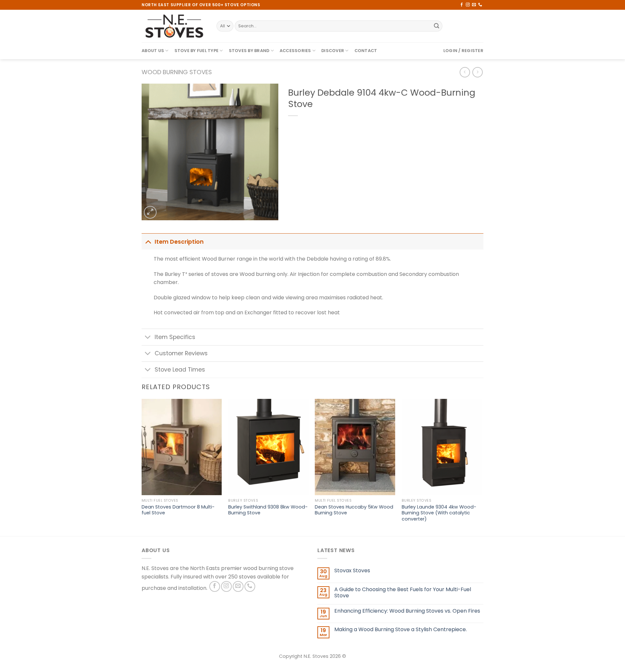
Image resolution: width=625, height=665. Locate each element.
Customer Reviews (181, 353)
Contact (365, 50)
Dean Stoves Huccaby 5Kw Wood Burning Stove (354, 510)
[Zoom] (150, 212)
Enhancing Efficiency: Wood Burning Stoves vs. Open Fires (407, 611)
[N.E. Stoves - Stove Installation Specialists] (174, 26)
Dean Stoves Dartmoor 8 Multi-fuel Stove (178, 510)
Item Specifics (175, 337)
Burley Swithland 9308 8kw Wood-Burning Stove (268, 510)
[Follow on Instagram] (468, 5)
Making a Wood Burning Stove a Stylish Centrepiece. (400, 629)
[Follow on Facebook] (462, 5)
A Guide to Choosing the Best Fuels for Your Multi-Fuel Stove (402, 592)
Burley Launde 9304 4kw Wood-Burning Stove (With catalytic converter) (439, 513)
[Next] (481, 467)
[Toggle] (148, 242)
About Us (153, 50)
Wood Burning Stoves (177, 72)
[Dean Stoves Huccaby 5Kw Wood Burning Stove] (355, 447)
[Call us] (480, 5)
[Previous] (142, 467)
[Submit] (436, 26)
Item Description (179, 242)
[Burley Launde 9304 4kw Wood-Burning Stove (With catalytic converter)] (442, 447)
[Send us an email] (474, 5)
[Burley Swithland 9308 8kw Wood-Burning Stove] (268, 447)
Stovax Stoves (352, 570)
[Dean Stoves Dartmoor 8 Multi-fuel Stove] (182, 447)
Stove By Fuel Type (196, 50)
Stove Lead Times (180, 369)
